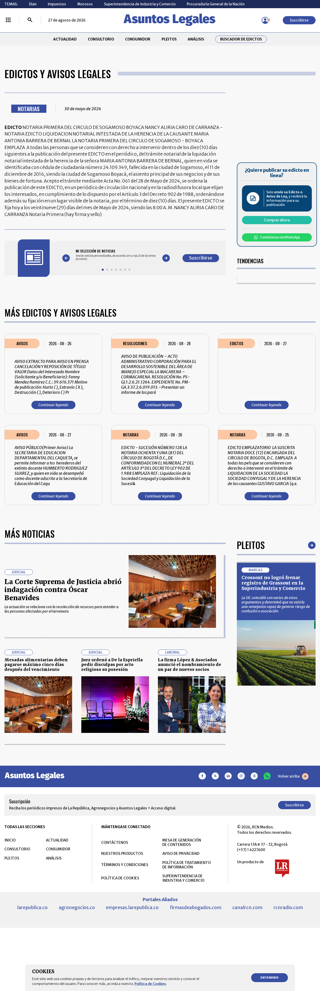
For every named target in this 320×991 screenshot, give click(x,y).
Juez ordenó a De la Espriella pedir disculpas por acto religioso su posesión (112, 664)
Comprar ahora (277, 220)
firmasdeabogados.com (195, 907)
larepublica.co (32, 907)
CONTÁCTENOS (114, 842)
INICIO (10, 840)
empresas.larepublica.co (132, 907)
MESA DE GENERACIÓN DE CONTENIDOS (181, 842)
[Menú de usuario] (265, 20)
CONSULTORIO (101, 39)
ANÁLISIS (196, 39)
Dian (33, 4)
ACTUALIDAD (65, 39)
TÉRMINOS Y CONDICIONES (124, 865)
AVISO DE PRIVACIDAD (180, 853)
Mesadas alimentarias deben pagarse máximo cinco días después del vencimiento (36, 664)
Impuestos (57, 4)
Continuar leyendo (53, 405)
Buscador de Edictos (241, 39)
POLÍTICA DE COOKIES (120, 878)
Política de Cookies (150, 984)
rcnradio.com (288, 907)
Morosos (85, 4)
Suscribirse (299, 20)
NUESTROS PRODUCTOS (122, 853)
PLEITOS (169, 39)
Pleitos (251, 545)
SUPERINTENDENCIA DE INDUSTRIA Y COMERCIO (183, 878)
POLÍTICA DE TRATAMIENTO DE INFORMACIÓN (186, 864)
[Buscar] (30, 20)
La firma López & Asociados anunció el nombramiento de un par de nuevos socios (189, 664)
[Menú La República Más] (8, 20)
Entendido (269, 977)
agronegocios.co (77, 907)
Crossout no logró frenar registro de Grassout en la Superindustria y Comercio (273, 583)
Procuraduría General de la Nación (216, 4)
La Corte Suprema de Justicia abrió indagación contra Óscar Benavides (63, 590)
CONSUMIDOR (137, 39)
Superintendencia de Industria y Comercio (140, 4)
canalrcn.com (247, 907)
